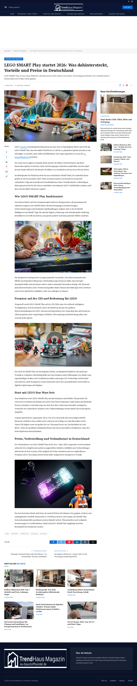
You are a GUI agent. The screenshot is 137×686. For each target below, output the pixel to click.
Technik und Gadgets (75, 14)
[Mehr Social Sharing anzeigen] (131, 85)
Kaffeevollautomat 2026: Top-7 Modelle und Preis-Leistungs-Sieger (17, 592)
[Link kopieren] (6, 176)
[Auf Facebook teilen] (120, 85)
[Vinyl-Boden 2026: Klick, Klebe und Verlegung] (117, 104)
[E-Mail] (6, 172)
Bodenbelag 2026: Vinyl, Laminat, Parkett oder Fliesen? (122, 159)
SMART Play (24, 533)
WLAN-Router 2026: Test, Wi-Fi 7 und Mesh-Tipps (81, 623)
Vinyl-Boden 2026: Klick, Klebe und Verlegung (116, 120)
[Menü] (6, 7)
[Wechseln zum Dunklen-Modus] (129, 1)
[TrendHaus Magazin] (68, 7)
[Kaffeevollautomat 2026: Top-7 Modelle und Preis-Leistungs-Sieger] (19, 578)
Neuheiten (14, 533)
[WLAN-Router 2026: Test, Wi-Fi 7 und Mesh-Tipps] (82, 610)
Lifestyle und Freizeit (52, 14)
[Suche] (132, 1)
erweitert (23, 147)
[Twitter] (6, 157)
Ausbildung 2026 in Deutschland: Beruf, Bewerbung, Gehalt (80, 591)
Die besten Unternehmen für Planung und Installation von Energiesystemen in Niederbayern (18, 624)
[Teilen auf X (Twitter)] (123, 85)
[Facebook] (6, 152)
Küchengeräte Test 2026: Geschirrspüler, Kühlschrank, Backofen (48, 592)
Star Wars (43, 533)
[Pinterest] (6, 167)
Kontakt (127, 7)
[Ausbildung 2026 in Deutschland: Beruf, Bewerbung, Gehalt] (82, 578)
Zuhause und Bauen (116, 14)
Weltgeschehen (96, 14)
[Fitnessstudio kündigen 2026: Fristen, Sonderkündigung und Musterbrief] (106, 186)
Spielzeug (34, 533)
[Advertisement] (68, 32)
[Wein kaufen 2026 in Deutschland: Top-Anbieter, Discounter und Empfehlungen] (106, 171)
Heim (12, 14)
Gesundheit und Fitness (27, 14)
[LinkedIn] (6, 162)
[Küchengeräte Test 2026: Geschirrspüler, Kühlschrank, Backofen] (50, 578)
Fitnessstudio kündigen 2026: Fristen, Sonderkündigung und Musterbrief (122, 186)
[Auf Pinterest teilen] (126, 85)
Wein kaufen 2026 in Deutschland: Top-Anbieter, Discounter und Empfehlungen (123, 172)
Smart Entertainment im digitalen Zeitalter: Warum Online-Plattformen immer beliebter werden (49, 608)
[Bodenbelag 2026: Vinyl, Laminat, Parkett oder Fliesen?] (106, 159)
